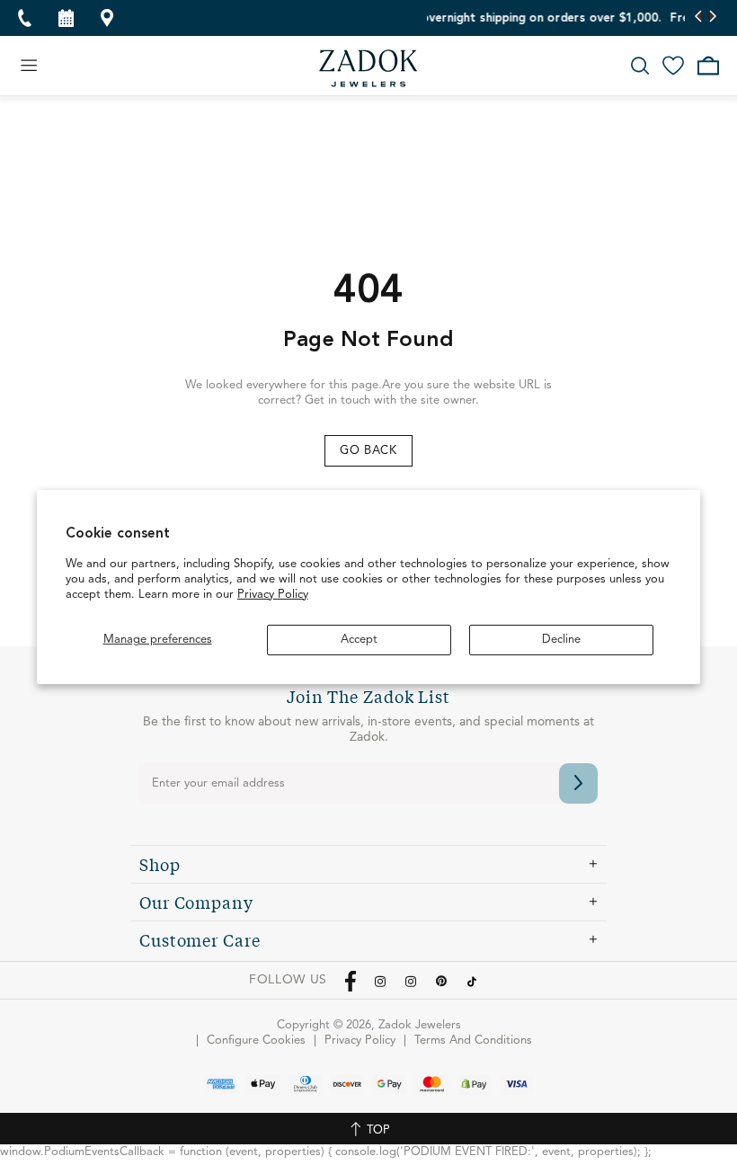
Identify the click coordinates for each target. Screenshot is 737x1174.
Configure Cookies (256, 1040)
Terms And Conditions (473, 1040)
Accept (359, 639)
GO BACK (368, 451)
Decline (561, 639)
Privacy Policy (272, 594)
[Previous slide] (699, 18)
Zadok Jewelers (368, 68)
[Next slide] (712, 18)
